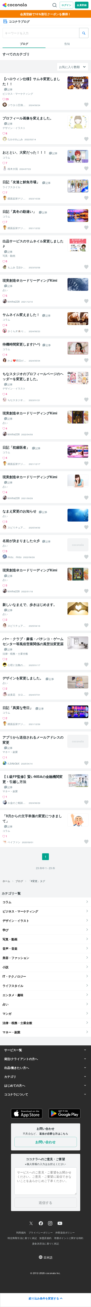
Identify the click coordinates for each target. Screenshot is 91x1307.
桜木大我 (13, 169)
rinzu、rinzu (15, 557)
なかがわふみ (15, 139)
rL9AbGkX (13, 763)
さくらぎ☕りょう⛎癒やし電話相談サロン (17, 331)
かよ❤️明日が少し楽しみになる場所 (17, 360)
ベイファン (14, 842)
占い (5, 290)
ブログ (19, 881)
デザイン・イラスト (14, 128)
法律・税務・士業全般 (15, 653)
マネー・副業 (10, 752)
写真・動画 (9, 255)
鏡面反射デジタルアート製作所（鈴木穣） (16, 198)
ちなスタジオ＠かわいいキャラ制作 (16, 400)
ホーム (6, 881)
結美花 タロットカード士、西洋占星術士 (16, 694)
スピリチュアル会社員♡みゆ (16, 527)
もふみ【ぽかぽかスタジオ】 (16, 267)
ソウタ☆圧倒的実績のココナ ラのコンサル (17, 105)
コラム (6, 157)
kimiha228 (14, 301)
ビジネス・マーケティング (18, 93)
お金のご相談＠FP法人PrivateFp (17, 803)
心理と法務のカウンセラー (16, 665)
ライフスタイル (11, 187)
